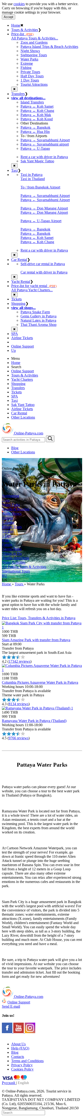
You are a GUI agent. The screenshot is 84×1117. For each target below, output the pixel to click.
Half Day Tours (32, 76)
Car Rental (19, 260)
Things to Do (12, 553)
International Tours (16, 571)
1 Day (6, 536)
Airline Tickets (22, 338)
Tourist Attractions (34, 84)
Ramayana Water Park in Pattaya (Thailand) (34, 721)
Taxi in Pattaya (31, 175)
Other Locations (23, 417)
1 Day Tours (30, 80)
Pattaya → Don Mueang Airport (44, 208)
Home (15, 25)
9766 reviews (18, 738)
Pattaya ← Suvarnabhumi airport (45, 144)
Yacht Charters (22, 379)
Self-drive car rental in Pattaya (43, 264)
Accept (8, 17)
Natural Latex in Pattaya (38, 320)
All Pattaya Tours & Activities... (34, 38)
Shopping (18, 304)
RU (4, 576)
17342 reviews (19, 661)
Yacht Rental (20, 282)
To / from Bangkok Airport (40, 187)
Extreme (27, 63)
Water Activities (13, 562)
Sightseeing (10, 496)
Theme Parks (11, 549)
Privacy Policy (22, 1065)
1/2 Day (8, 531)
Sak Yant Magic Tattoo (37, 161)
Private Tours (30, 72)
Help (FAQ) (20, 1048)
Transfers (18, 94)
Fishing (26, 68)
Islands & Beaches (15, 509)
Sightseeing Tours (34, 55)
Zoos (6, 500)
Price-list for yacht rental (34, 286)
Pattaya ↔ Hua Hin (35, 132)
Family (7, 545)
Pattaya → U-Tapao (35, 148)
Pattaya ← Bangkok (35, 233)
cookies (19, 4)
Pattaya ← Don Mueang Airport (44, 212)
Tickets (16, 299)
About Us (18, 1044)
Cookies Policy (22, 1069)
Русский (9, 1083)
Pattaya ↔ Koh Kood (37, 119)
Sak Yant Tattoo (23, 405)
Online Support (22, 346)
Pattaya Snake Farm (35, 312)
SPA (14, 334)
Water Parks (29, 59)
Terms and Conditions (27, 1061)
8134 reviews (18, 704)
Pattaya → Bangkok (35, 127)
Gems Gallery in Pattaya (38, 316)
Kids (5, 540)
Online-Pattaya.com (28, 433)
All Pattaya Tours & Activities (24, 567)
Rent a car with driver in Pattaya (44, 157)
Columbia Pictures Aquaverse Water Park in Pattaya (40, 682)
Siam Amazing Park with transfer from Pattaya (36, 640)
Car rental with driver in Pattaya (44, 272)
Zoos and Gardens (34, 42)
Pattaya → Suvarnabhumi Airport (45, 140)
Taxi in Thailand (33, 179)
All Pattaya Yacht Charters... (32, 290)
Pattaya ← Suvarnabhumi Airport (45, 200)
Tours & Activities (24, 30)
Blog (14, 448)
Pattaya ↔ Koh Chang (37, 111)
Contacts (17, 1057)
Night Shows (30, 51)
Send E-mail (11, 1006)
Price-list (22, 34)
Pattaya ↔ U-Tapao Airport (41, 221)
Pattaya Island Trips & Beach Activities (49, 47)
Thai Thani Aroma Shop (38, 325)
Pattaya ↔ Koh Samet (37, 106)
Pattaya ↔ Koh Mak (36, 115)
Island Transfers (32, 102)
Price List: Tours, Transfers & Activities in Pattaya (38, 618)
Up (13, 350)
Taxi (14, 170)
